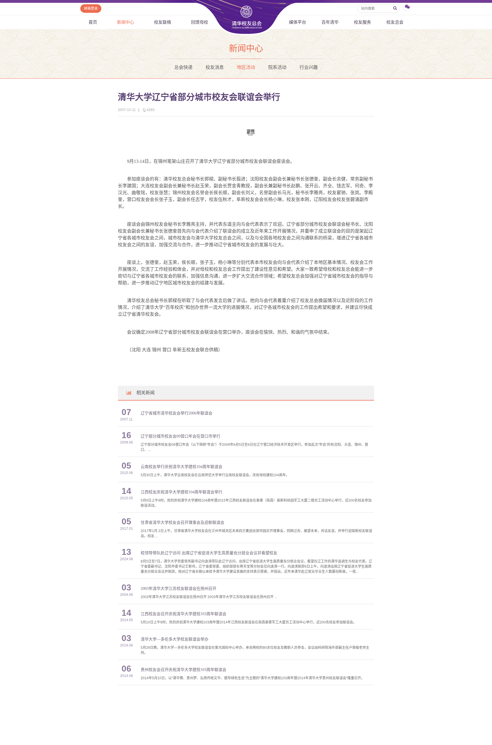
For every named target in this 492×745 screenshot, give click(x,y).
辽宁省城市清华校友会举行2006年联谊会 (176, 413)
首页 (93, 22)
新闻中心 (125, 22)
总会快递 (183, 67)
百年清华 (330, 22)
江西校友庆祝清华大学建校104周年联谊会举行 (181, 492)
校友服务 (362, 22)
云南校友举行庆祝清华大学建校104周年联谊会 (181, 467)
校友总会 (394, 22)
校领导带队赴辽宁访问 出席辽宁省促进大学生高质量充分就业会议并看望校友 (209, 553)
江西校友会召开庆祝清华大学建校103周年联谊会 (183, 614)
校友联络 (162, 22)
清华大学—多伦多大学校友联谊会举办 (174, 639)
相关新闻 (145, 392)
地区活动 (246, 67)
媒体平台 (297, 22)
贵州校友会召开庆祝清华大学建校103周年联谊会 (183, 670)
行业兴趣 (309, 67)
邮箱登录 (91, 9)
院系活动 (277, 67)
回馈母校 (199, 22)
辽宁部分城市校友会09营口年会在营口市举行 (180, 436)
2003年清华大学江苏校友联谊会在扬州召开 (178, 588)
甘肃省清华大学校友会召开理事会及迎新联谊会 (182, 522)
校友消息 (215, 67)
